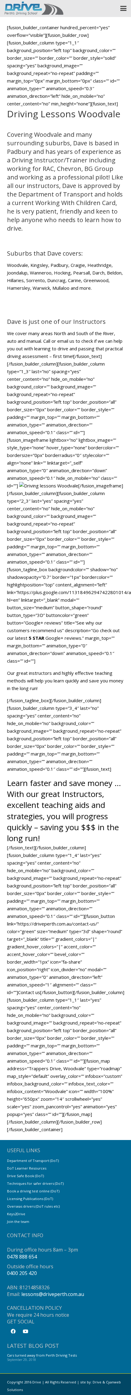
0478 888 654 (22, 1256)
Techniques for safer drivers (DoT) (35, 1183)
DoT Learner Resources (26, 1168)
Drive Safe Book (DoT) (25, 1176)
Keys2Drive (16, 1214)
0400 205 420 (22, 1273)
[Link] (34, 8)
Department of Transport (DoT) (33, 1160)
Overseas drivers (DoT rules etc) (33, 1206)
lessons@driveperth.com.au (52, 1294)
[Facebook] (13, 1331)
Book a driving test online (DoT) (33, 1191)
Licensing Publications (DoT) (30, 1198)
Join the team (18, 1221)
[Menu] (123, 8)
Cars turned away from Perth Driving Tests (42, 1355)
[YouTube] (25, 1331)
